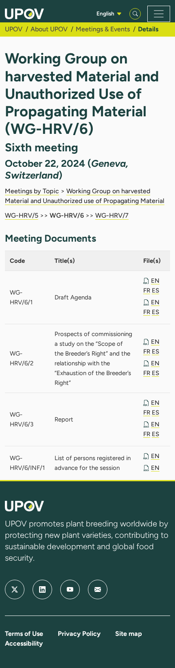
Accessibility (24, 643)
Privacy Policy (79, 633)
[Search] (135, 14)
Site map (128, 633)
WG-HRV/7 (112, 215)
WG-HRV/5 (21, 215)
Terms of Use (24, 633)
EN (155, 280)
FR (146, 290)
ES (155, 290)
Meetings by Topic (32, 191)
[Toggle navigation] (158, 14)
